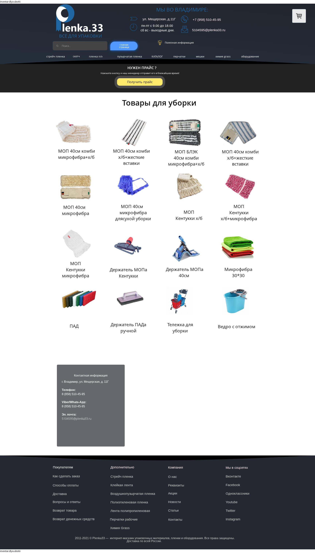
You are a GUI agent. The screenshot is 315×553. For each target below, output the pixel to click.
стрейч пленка (55, 56)
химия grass (223, 56)
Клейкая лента (121, 485)
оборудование (250, 56)
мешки (200, 56)
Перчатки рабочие (124, 519)
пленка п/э (95, 56)
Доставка (60, 494)
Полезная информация (179, 42)
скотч (76, 56)
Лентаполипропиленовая (130, 511)
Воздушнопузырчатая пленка (132, 494)
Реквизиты (176, 485)
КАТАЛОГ (157, 56)
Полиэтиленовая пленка (129, 502)
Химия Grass (120, 528)
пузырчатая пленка (129, 56)
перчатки (179, 56)
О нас (172, 477)
